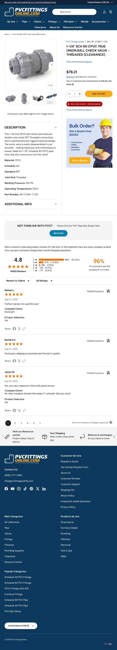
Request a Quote (69, 461)
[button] (111, 12)
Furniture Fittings (14, 594)
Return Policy (68, 495)
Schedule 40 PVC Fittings (18, 577)
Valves (8, 533)
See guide (58, 233)
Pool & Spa (66, 550)
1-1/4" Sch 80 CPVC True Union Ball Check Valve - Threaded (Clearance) (29, 34)
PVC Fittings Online (75, 41)
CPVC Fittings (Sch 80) (17, 588)
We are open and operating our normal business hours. (30, 2)
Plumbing (65, 533)
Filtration (9, 544)
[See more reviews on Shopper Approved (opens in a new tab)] (24, 329)
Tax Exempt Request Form (74, 467)
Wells (63, 556)
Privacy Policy (68, 507)
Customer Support (70, 484)
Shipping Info (67, 489)
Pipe (7, 527)
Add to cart (98, 93)
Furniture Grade (69, 527)
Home (7, 34)
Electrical (66, 544)
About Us (55, 27)
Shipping (70, 77)
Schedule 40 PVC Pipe (16, 605)
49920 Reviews (21, 271)
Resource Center (73, 27)
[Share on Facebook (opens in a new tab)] (14, 329)
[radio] (58, 260)
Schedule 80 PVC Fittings (18, 582)
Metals (84, 21)
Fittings (8, 539)
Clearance (40, 27)
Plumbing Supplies (14, 550)
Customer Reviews (70, 478)
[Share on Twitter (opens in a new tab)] (19, 328)
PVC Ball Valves (13, 611)
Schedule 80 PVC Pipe (16, 599)
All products (67, 522)
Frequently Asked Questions (75, 501)
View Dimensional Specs (79, 61)
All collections (12, 522)
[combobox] (74, 12)
